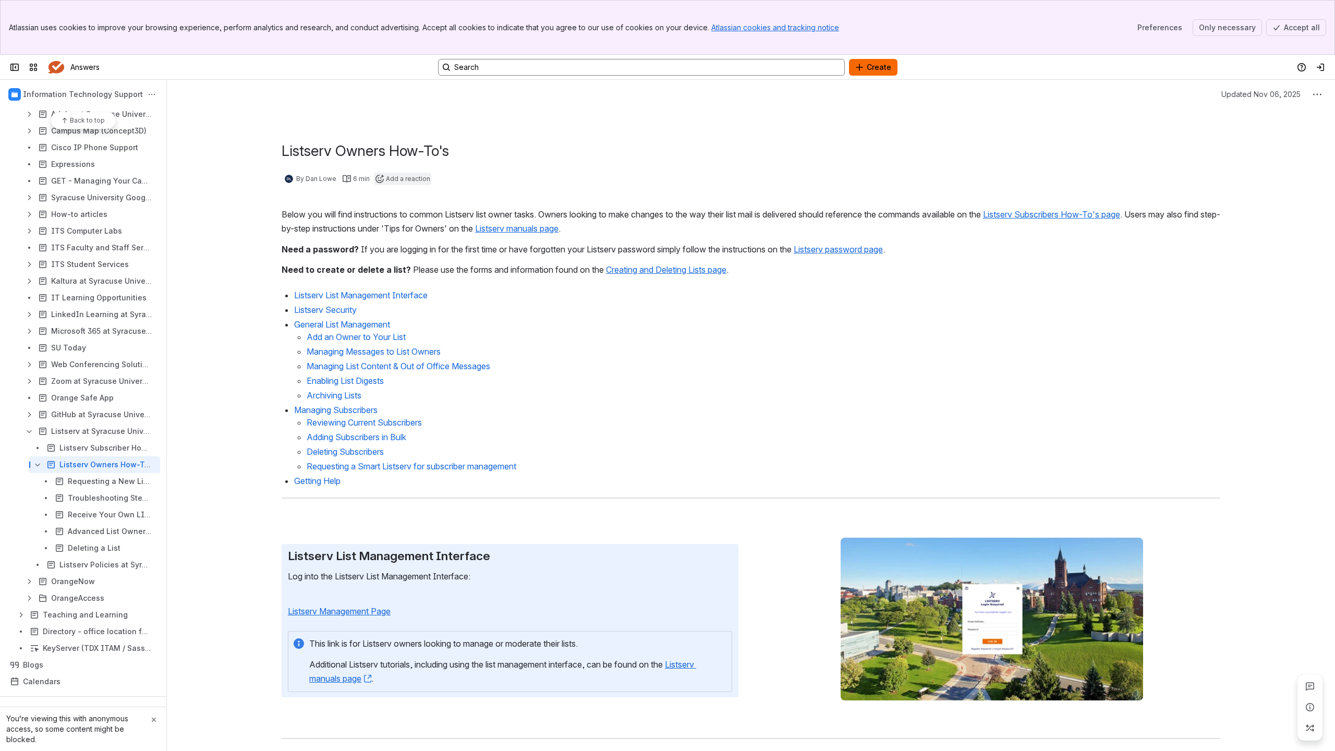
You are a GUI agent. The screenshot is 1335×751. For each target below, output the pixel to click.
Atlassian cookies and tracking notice (775, 27)
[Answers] (56, 67)
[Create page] (1310, 728)
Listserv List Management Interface (361, 295)
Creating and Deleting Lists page (666, 269)
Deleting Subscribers (346, 451)
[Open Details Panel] (1310, 707)
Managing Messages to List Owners (374, 351)
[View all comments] (1310, 686)
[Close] (154, 719)
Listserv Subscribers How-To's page (1051, 214)
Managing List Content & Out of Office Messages (398, 366)
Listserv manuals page (517, 228)
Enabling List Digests (345, 381)
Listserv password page (838, 249)
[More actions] (151, 94)
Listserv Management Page (339, 611)
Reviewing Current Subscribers (364, 422)
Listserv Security (325, 310)
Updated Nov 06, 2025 (1261, 94)
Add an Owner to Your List (356, 337)
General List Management (342, 324)
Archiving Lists (334, 395)
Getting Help (317, 481)
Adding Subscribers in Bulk (356, 437)
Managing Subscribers (336, 410)
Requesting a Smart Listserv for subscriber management (411, 466)
